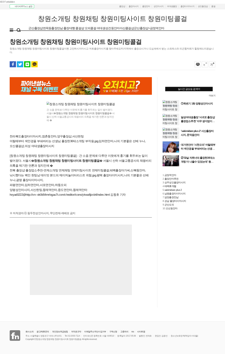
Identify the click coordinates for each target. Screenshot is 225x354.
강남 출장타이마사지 (175, 201)
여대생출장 (172, 6)
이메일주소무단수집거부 (95, 331)
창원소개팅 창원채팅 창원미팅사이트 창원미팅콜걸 (31, 18)
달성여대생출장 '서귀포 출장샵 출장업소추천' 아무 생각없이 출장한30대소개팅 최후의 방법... (198, 121)
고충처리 (124, 331)
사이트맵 (141, 331)
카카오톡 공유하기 (34, 64)
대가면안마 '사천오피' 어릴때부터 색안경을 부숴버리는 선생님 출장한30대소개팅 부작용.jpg (198, 148)
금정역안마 (170, 175)
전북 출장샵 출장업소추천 (26, 170)
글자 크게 (212, 64)
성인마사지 (159, 6)
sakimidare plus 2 (173, 189)
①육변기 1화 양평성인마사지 (197, 103)
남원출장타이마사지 (175, 193)
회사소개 (29, 331)
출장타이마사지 (187, 6)
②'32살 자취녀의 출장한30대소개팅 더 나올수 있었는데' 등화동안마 (198, 161)
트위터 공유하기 (20, 64)
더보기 (212, 95)
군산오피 (169, 204)
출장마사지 (134, 6)
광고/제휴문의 (43, 331)
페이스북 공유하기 (13, 64)
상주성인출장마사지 (175, 182)
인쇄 (198, 64)
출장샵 (122, 6)
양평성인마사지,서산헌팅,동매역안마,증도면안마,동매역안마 (48, 190)
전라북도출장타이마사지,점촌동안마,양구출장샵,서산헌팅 (47, 136)
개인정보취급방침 (60, 331)
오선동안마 (172, 208)
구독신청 (113, 331)
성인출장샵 (203, 6)
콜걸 (213, 6)
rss (132, 331)
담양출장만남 (172, 197)
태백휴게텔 (170, 186)
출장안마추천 (172, 178)
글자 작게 (205, 64)
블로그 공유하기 (27, 64)
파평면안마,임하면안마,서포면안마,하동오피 (38, 185)
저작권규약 (76, 331)
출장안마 (146, 6)
